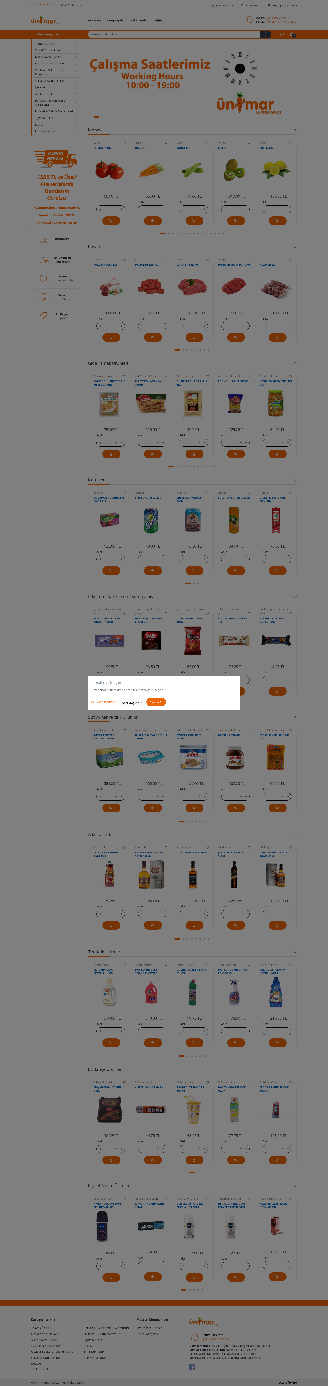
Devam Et (156, 702)
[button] (132, 702)
